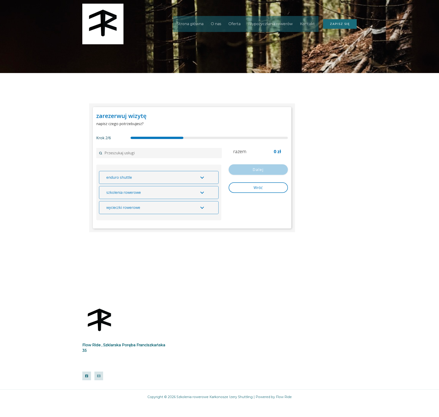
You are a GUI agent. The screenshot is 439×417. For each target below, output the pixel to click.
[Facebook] (86, 376)
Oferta (234, 24)
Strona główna (190, 24)
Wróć (258, 187)
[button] (340, 24)
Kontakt (307, 24)
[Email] (98, 376)
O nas (216, 24)
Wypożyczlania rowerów (270, 24)
